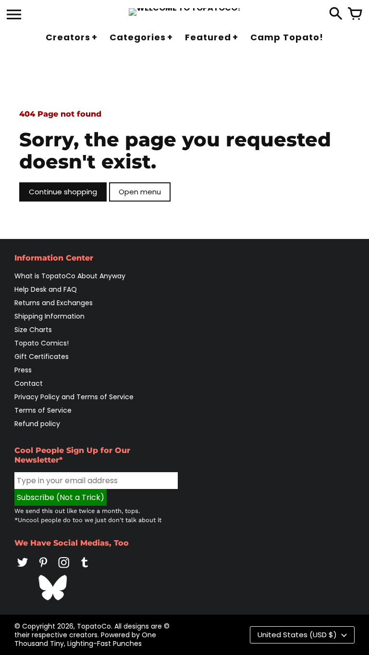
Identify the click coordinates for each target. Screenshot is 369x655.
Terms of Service (43, 410)
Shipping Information (49, 316)
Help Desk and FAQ (45, 289)
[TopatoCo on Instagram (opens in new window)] (64, 569)
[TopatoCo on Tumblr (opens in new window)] (84, 569)
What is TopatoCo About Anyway (69, 276)
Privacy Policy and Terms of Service (74, 397)
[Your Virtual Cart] (355, 14)
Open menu (140, 192)
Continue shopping (63, 192)
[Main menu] (14, 15)
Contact (28, 383)
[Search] (336, 14)
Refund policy (37, 424)
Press (23, 370)
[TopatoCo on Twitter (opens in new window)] (22, 569)
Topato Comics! (41, 343)
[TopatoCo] (185, 12)
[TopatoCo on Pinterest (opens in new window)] (43, 569)
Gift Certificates (41, 356)
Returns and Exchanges (53, 303)
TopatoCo (94, 626)
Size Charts (33, 329)
